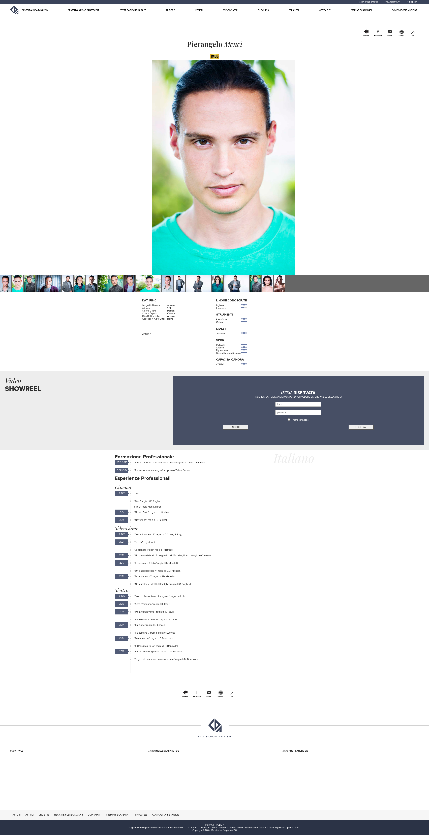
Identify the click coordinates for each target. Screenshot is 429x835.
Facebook (378, 36)
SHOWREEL (141, 815)
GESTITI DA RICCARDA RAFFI (132, 10)
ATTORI (16, 815)
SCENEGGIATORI (230, 10)
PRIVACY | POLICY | (215, 825)
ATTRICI (29, 815)
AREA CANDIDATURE (368, 2)
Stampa (401, 36)
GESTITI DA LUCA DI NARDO (35, 10)
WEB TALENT (324, 10)
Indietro (366, 36)
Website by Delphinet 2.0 (224, 830)
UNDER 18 (170, 10)
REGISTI (198, 10)
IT (413, 36)
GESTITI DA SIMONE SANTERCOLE (83, 10)
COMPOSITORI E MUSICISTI (404, 10)
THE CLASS (263, 10)
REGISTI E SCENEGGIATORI (68, 815)
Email (389, 36)
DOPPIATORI (94, 815)
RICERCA (413, 2)
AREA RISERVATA (392, 2)
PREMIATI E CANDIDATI (361, 10)
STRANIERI (294, 10)
